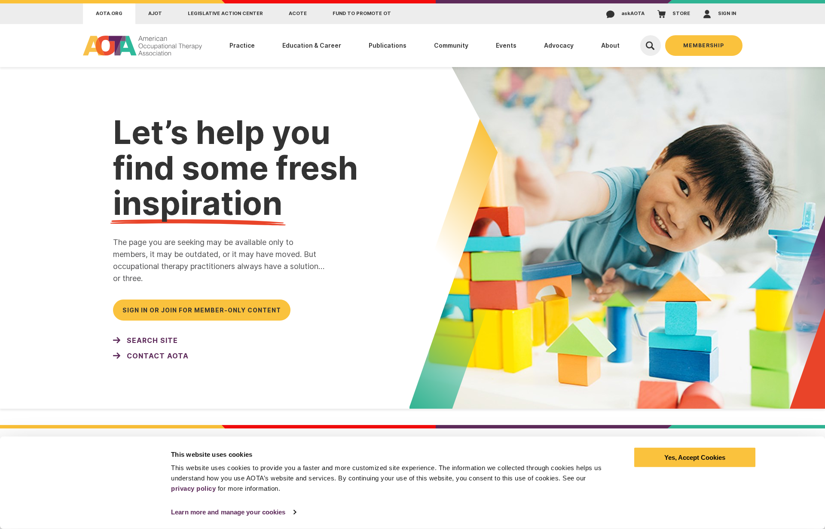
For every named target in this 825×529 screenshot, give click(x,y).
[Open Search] (650, 45)
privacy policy (193, 488)
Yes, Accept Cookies (694, 457)
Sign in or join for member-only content (201, 310)
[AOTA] (143, 45)
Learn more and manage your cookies (228, 512)
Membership (703, 45)
